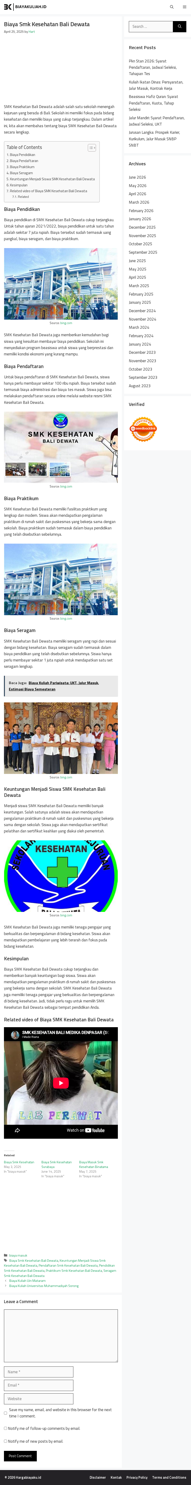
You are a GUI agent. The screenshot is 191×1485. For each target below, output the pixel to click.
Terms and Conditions (169, 1477)
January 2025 (140, 302)
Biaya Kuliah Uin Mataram (27, 1280)
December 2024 (142, 311)
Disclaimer (98, 1477)
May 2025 (138, 269)
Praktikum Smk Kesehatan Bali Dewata (74, 1270)
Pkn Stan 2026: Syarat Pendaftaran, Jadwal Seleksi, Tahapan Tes (153, 67)
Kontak (116, 1477)
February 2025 (141, 294)
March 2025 (139, 286)
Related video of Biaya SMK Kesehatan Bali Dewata (48, 191)
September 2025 (143, 252)
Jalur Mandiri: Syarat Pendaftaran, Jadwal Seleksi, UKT (157, 121)
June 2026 (137, 177)
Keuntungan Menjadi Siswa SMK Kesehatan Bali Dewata (52, 179)
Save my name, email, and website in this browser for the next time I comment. (60, 1413)
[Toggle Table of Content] (89, 148)
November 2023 (142, 361)
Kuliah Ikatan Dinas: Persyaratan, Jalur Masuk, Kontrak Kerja (156, 85)
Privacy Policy (136, 1477)
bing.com (66, 323)
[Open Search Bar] (171, 7)
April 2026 (137, 194)
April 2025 (137, 277)
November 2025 (142, 236)
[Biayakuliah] (25, 7)
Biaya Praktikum (22, 167)
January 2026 (140, 219)
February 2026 (141, 211)
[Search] (179, 26)
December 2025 (142, 227)
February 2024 (141, 336)
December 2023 (142, 352)
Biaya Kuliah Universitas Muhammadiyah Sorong (43, 1285)
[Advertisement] (61, 69)
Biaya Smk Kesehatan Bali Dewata (33, 1260)
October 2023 (140, 369)
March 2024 (139, 327)
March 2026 (139, 202)
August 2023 (140, 386)
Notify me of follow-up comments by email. (44, 1428)
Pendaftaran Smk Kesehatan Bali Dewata (68, 1265)
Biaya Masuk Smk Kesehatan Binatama (93, 1164)
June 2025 (137, 261)
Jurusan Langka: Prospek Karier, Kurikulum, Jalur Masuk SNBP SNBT (154, 138)
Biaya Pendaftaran (24, 160)
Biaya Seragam (21, 173)
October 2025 (140, 244)
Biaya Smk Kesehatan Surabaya (56, 1164)
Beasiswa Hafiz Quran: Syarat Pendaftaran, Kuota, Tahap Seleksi (153, 103)
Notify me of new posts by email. (35, 1441)
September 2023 (143, 377)
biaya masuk (18, 1255)
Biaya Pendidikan (22, 154)
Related (23, 196)
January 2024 (140, 344)
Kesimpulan (18, 185)
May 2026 (138, 186)
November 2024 (142, 319)
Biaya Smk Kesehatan (19, 1162)
